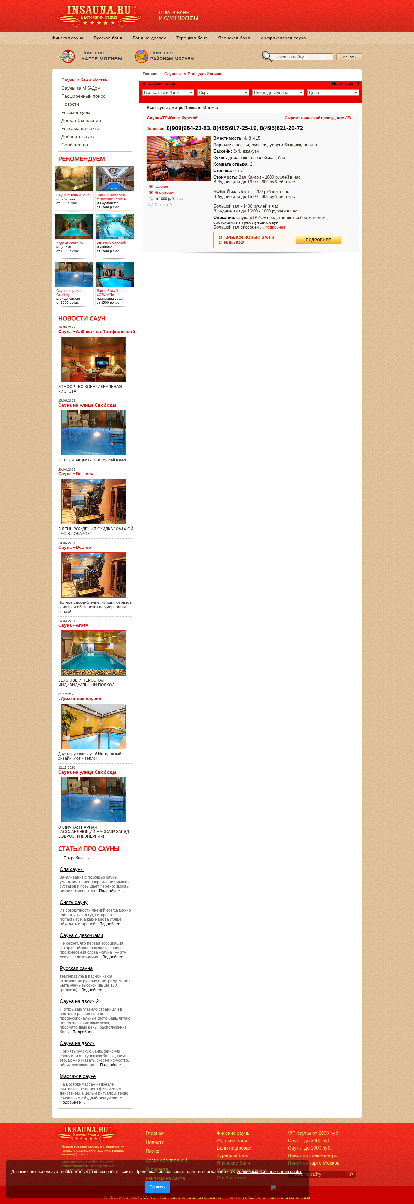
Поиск (152, 1151)
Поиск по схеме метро (312, 1155)
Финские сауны (234, 1133)
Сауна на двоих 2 (79, 1001)
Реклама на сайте (80, 128)
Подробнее (318, 240)
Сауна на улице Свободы (87, 404)
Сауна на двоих (77, 1043)
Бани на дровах (234, 1148)
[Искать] (351, 1174)
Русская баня (108, 37)
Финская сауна (67, 37)
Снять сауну (74, 902)
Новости (70, 104)
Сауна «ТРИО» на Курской (172, 118)
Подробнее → (77, 858)
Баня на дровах (149, 37)
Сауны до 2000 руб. (310, 1140)
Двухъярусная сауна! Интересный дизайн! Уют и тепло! (89, 756)
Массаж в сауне (78, 1076)
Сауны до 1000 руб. (310, 1148)
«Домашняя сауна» (79, 698)
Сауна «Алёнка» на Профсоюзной (96, 331)
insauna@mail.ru (74, 1154)
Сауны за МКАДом (81, 88)
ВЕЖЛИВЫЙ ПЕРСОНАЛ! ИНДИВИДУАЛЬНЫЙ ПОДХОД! (86, 682)
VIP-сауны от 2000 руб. (314, 1133)
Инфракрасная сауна (283, 37)
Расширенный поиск (83, 96)
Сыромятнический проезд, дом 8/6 (318, 118)
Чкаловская (164, 192)
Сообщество (74, 144)
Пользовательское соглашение (190, 1197)
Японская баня (234, 37)
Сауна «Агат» (73, 625)
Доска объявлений (81, 120)
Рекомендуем (75, 112)
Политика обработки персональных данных (267, 1197)
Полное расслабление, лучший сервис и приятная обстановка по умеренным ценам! (95, 607)
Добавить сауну (77, 136)
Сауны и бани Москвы (84, 79)
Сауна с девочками (81, 935)
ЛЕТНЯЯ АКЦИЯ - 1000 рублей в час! (92, 460)
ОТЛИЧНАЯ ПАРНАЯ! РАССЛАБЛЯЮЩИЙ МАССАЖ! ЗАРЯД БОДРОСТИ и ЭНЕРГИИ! (93, 832)
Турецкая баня (192, 37)
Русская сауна (76, 968)
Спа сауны (72, 869)
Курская (161, 186)
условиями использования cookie (269, 1171)
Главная (150, 74)
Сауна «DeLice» (75, 473)
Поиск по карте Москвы (314, 1163)
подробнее (275, 227)
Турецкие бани (233, 1155)
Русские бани (232, 1140)
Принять (157, 1187)
